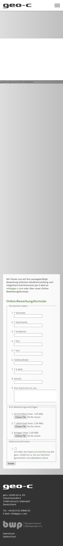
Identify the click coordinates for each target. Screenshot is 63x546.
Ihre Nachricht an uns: (25, 388)
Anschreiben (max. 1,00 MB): (28, 413)
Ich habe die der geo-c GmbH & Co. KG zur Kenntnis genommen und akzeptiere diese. (34, 454)
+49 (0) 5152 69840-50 (19, 510)
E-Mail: (18, 369)
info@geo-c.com (14, 288)
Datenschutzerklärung (38, 451)
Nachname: (21, 322)
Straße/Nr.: (20, 331)
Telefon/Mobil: (21, 359)
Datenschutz (9, 536)
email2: (18, 378)
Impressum (9, 533)
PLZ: (17, 341)
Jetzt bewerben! (15, 70)
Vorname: (20, 312)
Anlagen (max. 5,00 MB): (26, 432)
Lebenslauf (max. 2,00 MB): (28, 423)
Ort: (17, 350)
